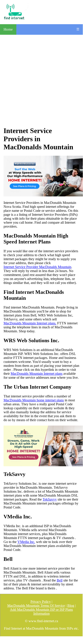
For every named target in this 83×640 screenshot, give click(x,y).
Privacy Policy (40, 601)
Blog (70, 605)
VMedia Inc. (26, 542)
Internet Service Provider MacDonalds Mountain (37, 267)
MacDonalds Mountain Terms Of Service (36, 605)
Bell (59, 580)
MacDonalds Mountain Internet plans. (30, 323)
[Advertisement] (41, 80)
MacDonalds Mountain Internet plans (36, 373)
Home (8, 29)
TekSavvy (50, 499)
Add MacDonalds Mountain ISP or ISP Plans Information (41, 611)
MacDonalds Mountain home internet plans (34, 400)
